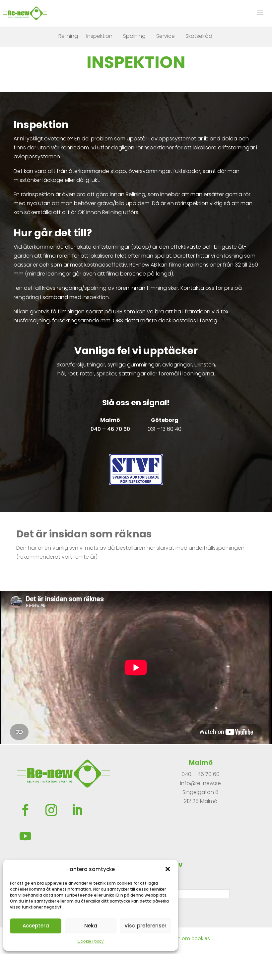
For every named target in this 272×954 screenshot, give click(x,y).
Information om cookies (181, 938)
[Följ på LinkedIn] (77, 810)
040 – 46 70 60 (200, 774)
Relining (68, 36)
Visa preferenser (145, 925)
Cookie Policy (91, 941)
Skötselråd (198, 36)
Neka (90, 925)
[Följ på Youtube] (25, 836)
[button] (168, 869)
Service (165, 36)
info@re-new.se (200, 783)
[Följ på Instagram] (51, 810)
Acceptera (36, 925)
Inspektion (99, 36)
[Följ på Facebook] (25, 810)
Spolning (134, 36)
